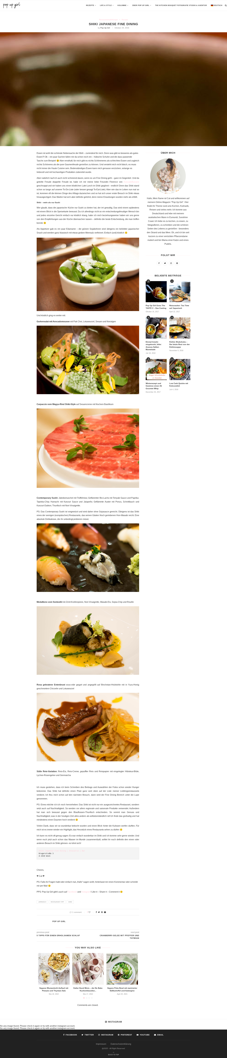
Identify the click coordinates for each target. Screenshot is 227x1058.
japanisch (42, 902)
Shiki (70, 902)
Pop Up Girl (105, 28)
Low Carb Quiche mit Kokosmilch (178, 384)
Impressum (101, 1044)
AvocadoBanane (131, 182)
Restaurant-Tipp (57, 902)
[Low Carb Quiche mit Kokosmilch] (179, 369)
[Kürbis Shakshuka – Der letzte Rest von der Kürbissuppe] (179, 328)
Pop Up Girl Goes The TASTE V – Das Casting (156, 306)
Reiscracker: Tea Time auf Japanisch (179, 306)
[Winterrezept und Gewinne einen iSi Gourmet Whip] (156, 369)
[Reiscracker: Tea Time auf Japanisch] (179, 291)
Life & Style (106, 5)
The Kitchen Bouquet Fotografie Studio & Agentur (181, 5)
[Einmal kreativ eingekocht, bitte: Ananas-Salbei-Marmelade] (156, 328)
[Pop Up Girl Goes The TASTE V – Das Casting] (156, 291)
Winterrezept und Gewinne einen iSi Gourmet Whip (154, 386)
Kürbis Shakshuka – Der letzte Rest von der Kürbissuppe (179, 344)
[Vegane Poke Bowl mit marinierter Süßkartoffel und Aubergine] (122, 969)
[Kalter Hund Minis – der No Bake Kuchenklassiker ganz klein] (88, 969)
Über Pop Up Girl (140, 5)
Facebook (72, 892)
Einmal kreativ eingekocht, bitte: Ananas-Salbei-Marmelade (154, 346)
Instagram (86, 892)
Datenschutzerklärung (121, 1044)
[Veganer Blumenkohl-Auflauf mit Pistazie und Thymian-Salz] (54, 969)
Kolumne (122, 5)
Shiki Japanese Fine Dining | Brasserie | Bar (62, 851)
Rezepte (90, 5)
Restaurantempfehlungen (108, 20)
